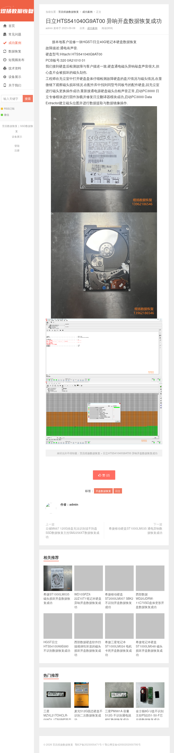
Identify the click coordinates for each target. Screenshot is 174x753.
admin (73, 504)
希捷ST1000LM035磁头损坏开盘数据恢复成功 (57, 598)
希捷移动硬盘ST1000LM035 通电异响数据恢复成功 (135, 530)
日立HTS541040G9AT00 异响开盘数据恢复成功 (104, 20)
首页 (11, 25)
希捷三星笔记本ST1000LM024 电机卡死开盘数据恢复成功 (118, 648)
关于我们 (14, 85)
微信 (6, 114)
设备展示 (14, 76)
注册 (17, 150)
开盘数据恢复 (103, 491)
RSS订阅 (9, 108)
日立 (117, 491)
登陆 (17, 145)
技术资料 (14, 68)
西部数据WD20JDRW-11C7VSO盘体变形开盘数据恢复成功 (150, 600)
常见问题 (14, 34)
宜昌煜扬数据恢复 (17, 10)
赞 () (106, 475)
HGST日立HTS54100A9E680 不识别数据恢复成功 (57, 646)
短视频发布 (16, 59)
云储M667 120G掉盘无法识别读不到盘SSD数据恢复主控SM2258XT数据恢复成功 (72, 532)
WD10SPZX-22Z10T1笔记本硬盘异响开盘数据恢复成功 (87, 600)
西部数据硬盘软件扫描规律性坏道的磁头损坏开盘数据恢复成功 (87, 648)
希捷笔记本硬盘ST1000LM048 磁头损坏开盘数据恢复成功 (149, 648)
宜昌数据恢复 (9, 126)
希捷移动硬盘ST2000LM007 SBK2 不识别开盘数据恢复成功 (119, 600)
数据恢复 (14, 51)
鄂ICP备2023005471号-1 (89, 744)
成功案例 (14, 42)
